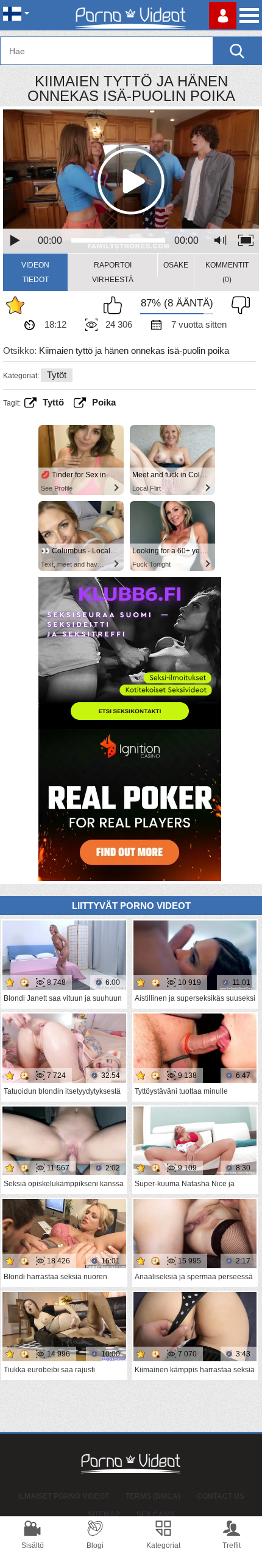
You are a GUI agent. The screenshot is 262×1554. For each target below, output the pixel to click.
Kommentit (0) (227, 272)
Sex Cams (155, 1514)
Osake (175, 265)
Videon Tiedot (35, 272)
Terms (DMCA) (153, 1496)
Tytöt (56, 375)
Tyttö (53, 402)
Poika (104, 402)
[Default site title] (131, 15)
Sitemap (104, 1514)
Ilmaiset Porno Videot (63, 1496)
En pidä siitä (237, 305)
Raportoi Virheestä (112, 272)
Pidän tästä (116, 305)
